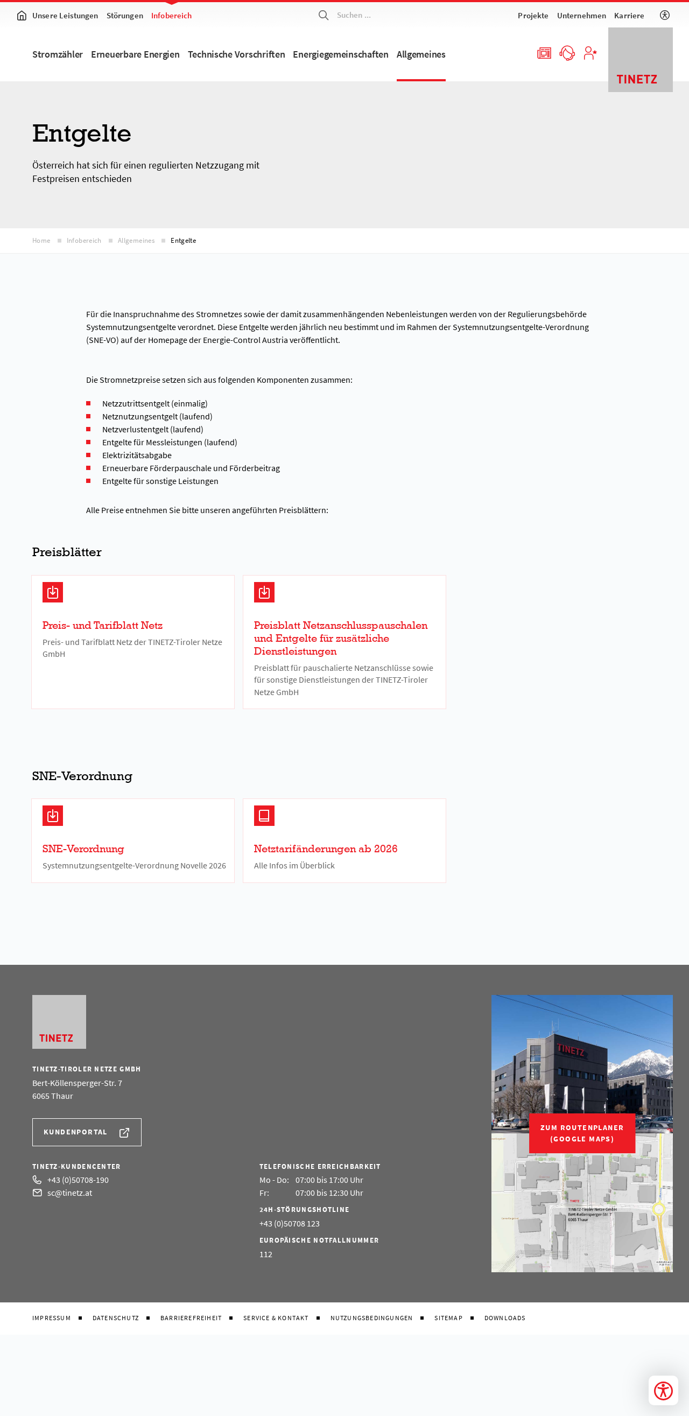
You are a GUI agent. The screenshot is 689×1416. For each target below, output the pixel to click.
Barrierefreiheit (191, 1318)
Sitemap (448, 1318)
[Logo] (640, 59)
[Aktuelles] (543, 52)
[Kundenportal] (589, 52)
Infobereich (171, 15)
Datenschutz (116, 1318)
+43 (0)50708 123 (289, 1223)
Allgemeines (136, 240)
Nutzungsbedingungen (372, 1318)
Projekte (533, 15)
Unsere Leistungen (65, 15)
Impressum (51, 1318)
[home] (21, 15)
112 (265, 1254)
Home (41, 240)
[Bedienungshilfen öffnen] (663, 1390)
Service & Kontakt (275, 1318)
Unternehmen (582, 15)
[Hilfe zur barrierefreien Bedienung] (664, 15)
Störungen (125, 15)
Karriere (629, 15)
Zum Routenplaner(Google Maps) (582, 1133)
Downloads (505, 1318)
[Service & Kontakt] (566, 52)
